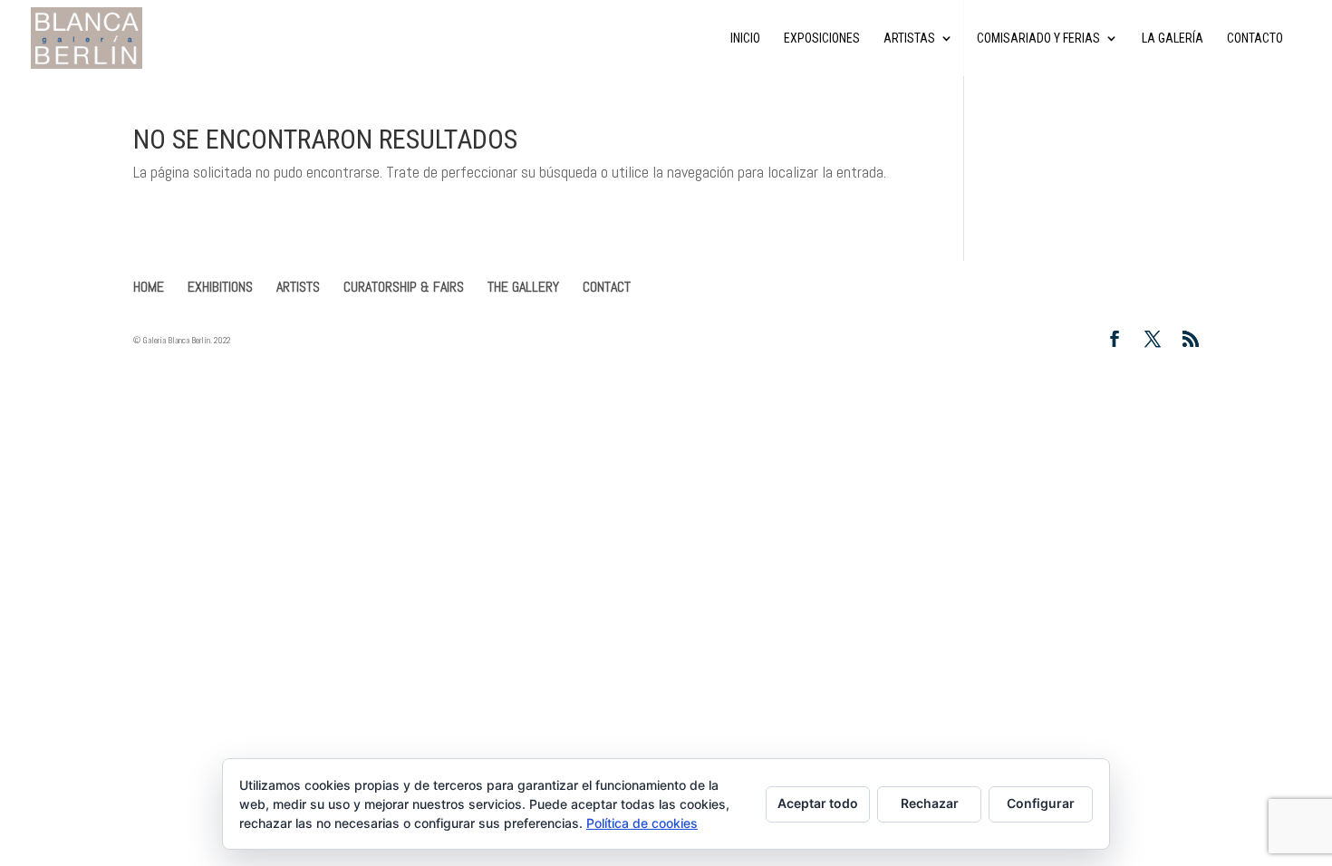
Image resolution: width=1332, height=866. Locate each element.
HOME (148, 286)
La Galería (1172, 38)
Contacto (1255, 38)
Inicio (745, 38)
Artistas (909, 38)
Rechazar (930, 803)
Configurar (1041, 803)
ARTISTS (298, 286)
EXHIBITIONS (220, 286)
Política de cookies (642, 823)
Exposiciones (822, 38)
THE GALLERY (523, 286)
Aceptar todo (817, 803)
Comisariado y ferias (1038, 38)
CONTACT (607, 286)
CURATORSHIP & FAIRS (403, 286)
